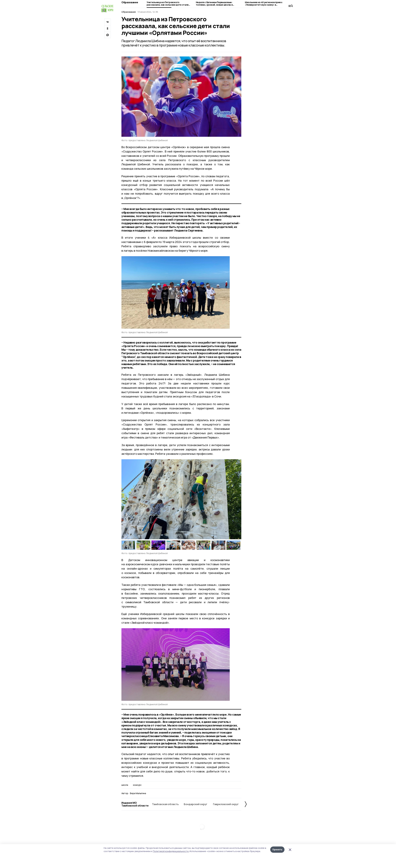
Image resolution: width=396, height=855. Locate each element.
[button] (238, 499)
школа (124, 785)
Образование (129, 2)
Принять (277, 849)
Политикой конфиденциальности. (171, 851)
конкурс (137, 785)
